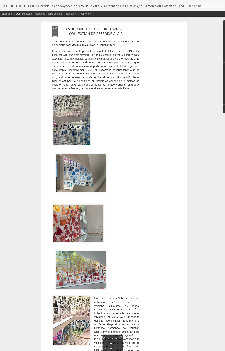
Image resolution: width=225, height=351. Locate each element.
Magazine (27, 13)
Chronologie (84, 13)
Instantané (70, 13)
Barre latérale (54, 13)
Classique (7, 13)
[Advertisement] (157, 77)
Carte (17, 13)
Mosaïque (40, 13)
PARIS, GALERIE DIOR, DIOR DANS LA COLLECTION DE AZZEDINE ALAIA (96, 31)
